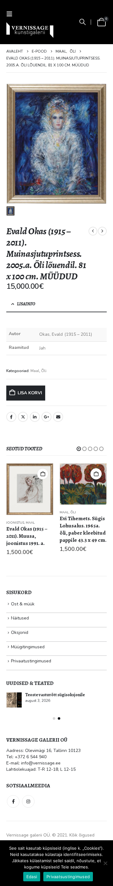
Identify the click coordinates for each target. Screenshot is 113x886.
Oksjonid (19, 659)
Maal (34, 370)
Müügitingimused (28, 673)
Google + (46, 417)
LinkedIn (35, 417)
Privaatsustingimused (68, 876)
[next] (102, 231)
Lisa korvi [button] (42, 473)
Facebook (11, 417)
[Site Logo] (29, 30)
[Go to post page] (14, 726)
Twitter (23, 417)
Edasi (31, 876)
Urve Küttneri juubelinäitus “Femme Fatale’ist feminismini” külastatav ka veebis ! (66, 751)
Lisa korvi (30, 393)
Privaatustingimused (31, 688)
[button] (11, 14)
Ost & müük (23, 631)
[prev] (93, 231)
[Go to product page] (30, 484)
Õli (43, 370)
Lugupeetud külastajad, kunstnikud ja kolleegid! (60, 724)
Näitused (20, 645)
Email (58, 417)
